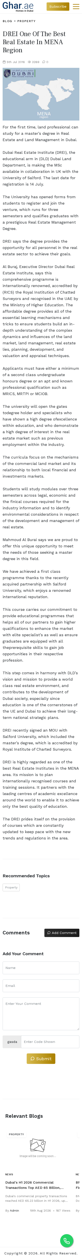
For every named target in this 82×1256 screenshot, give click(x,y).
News (9, 1174)
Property (26, 21)
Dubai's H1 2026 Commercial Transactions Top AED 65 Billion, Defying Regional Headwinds (33, 1185)
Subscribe (57, 6)
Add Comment (64, 933)
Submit (43, 1058)
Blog (7, 21)
